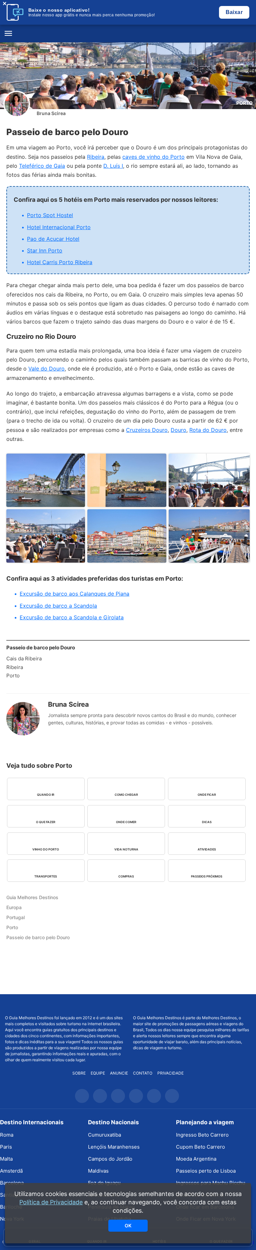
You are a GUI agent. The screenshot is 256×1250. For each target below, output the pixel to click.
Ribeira (95, 156)
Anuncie (119, 1073)
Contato (142, 1073)
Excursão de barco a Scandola (58, 605)
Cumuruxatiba (104, 1135)
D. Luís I (113, 165)
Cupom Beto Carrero (200, 1147)
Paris (6, 1147)
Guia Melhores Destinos (128, 34)
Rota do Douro (208, 430)
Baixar (234, 12)
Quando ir (45, 794)
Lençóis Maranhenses (114, 1147)
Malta (6, 1159)
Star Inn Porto (44, 250)
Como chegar (126, 794)
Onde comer (126, 822)
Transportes (45, 876)
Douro (178, 430)
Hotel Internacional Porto (59, 227)
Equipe (98, 1073)
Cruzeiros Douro (147, 430)
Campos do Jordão (110, 1159)
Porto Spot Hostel (50, 215)
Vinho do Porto (45, 849)
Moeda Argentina (196, 1159)
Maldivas (98, 1171)
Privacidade (170, 1073)
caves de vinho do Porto (153, 156)
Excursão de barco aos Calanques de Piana (74, 593)
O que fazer (45, 822)
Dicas (207, 822)
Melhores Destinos (192, 1005)
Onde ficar (207, 794)
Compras (126, 876)
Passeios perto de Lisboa (206, 1171)
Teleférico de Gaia (42, 165)
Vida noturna (126, 849)
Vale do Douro (46, 368)
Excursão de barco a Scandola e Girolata (72, 617)
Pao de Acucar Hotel (53, 238)
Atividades (207, 849)
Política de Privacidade (51, 1202)
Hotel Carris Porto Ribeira (59, 262)
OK (128, 1225)
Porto (244, 103)
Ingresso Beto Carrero (202, 1135)
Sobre (79, 1073)
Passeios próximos (206, 876)
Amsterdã (11, 1171)
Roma (6, 1135)
